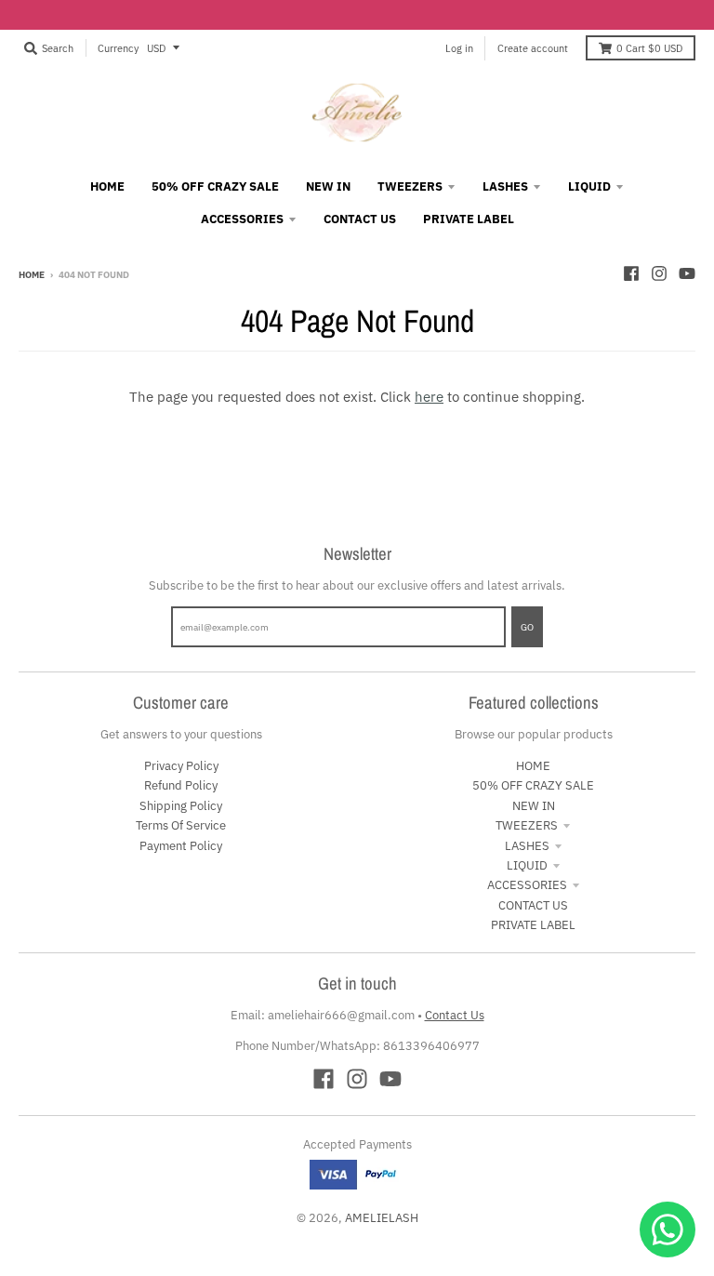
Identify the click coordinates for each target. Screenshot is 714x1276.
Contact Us (454, 1015)
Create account (532, 48)
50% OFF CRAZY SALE (533, 785)
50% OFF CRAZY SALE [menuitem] (215, 186)
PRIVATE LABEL (533, 925)
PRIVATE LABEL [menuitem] (468, 219)
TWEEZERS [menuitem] (410, 186)
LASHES (527, 846)
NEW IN (533, 806)
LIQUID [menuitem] (589, 186)
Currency (118, 48)
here (429, 396)
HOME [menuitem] (107, 186)
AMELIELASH (381, 1218)
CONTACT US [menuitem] (360, 219)
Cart (649, 48)
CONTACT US (533, 905)
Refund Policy (181, 785)
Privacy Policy (181, 766)
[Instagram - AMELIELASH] (659, 273)
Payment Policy (180, 846)
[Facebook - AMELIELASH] (631, 273)
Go (527, 626)
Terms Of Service (181, 825)
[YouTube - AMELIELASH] (687, 273)
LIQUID (527, 865)
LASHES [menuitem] (505, 186)
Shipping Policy (180, 806)
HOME (533, 766)
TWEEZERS (527, 825)
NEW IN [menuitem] (328, 186)
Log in (459, 48)
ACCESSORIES (527, 885)
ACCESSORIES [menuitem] (242, 219)
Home (32, 274)
